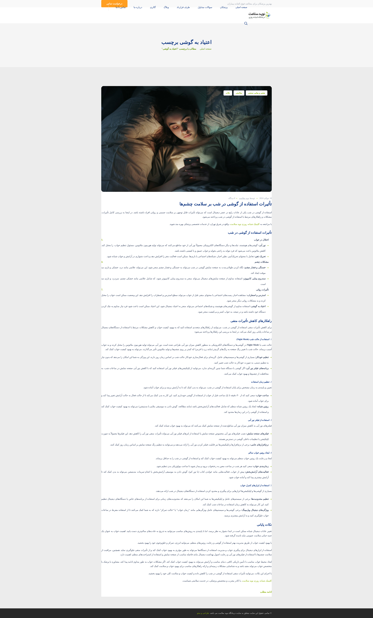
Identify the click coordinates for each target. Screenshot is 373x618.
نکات (228, 93)
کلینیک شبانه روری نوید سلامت (257, 580)
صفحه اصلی (206, 49)
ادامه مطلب (266, 592)
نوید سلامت (244, 198)
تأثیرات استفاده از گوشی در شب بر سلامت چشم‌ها (226, 203)
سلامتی (239, 93)
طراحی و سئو (203, 613)
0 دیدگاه (231, 198)
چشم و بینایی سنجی (256, 93)
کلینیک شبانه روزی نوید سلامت (245, 224)
